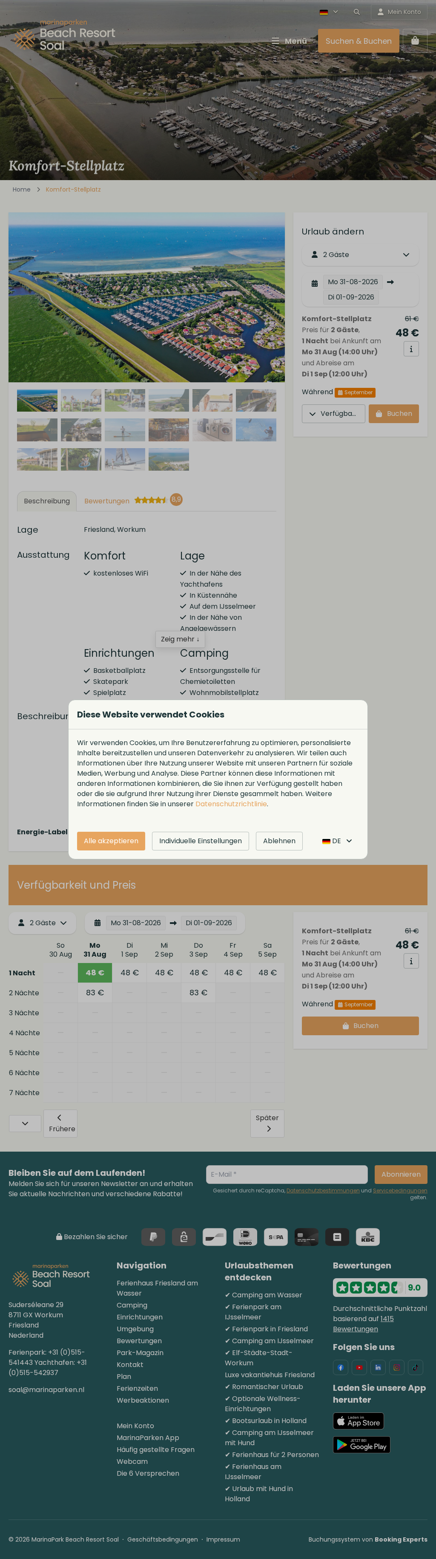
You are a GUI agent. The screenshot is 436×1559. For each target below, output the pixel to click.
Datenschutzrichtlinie (231, 804)
